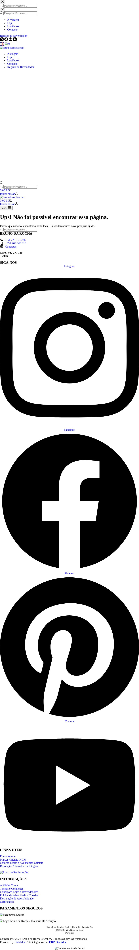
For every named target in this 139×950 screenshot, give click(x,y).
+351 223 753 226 (15, 240)
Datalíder (19, 942)
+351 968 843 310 (15, 243)
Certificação (7, 901)
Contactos (10, 246)
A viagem (12, 53)
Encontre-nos (7, 856)
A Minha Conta (9, 885)
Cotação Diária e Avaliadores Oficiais (21, 862)
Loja (9, 57)
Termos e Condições (11, 888)
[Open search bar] (1, 183)
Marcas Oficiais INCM (13, 859)
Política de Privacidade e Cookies (19, 895)
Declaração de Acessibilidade (16, 898)
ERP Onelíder (57, 942)
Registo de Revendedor (20, 67)
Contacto (12, 63)
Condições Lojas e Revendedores (19, 891)
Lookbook (13, 60)
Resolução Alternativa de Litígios (19, 866)
